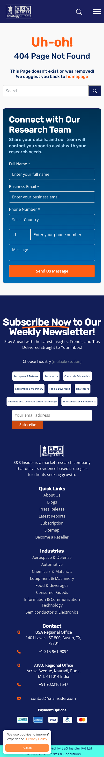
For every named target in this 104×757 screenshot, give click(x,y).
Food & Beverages (52, 585)
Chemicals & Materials (52, 571)
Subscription (52, 523)
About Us (52, 495)
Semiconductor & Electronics (52, 612)
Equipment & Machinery (52, 578)
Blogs (52, 502)
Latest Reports (52, 516)
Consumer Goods (52, 592)
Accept (27, 748)
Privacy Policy (36, 739)
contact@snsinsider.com (53, 698)
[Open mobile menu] (97, 9)
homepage (77, 76)
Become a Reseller (52, 537)
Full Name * (19, 164)
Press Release (52, 509)
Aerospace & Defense (52, 557)
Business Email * (24, 186)
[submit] (94, 90)
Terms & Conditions (65, 754)
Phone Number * (24, 209)
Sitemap (52, 530)
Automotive (52, 564)
